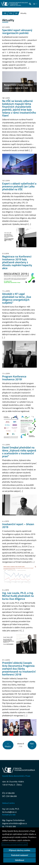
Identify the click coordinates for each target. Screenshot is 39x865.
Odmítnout (19, 860)
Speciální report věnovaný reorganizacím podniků (17, 31)
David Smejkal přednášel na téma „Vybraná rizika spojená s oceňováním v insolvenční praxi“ (19, 451)
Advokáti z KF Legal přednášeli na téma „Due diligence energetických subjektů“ (16, 298)
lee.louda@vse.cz (9, 811)
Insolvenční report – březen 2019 (18, 525)
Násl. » (32, 745)
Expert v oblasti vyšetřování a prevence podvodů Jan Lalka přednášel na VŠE (19, 186)
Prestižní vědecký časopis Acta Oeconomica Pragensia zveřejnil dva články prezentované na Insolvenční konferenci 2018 (19, 668)
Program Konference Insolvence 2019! (14, 377)
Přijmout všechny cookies (19, 850)
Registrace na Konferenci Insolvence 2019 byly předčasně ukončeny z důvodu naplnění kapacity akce (17, 262)
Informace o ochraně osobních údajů (14, 844)
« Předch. (8, 745)
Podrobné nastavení (19, 855)
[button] (30, 4)
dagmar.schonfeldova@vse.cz (14, 823)
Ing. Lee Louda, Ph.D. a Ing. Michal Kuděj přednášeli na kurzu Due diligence (18, 596)
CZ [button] (34, 4)
